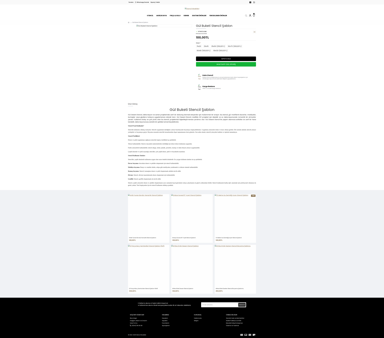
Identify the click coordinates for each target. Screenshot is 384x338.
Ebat (198, 43)
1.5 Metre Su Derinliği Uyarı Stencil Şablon (229, 238)
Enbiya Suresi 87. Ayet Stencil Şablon (184, 238)
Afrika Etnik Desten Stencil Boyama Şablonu (230, 288)
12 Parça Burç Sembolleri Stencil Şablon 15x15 (143, 288)
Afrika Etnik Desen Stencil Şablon (182, 288)
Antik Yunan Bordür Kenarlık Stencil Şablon (142, 238)
